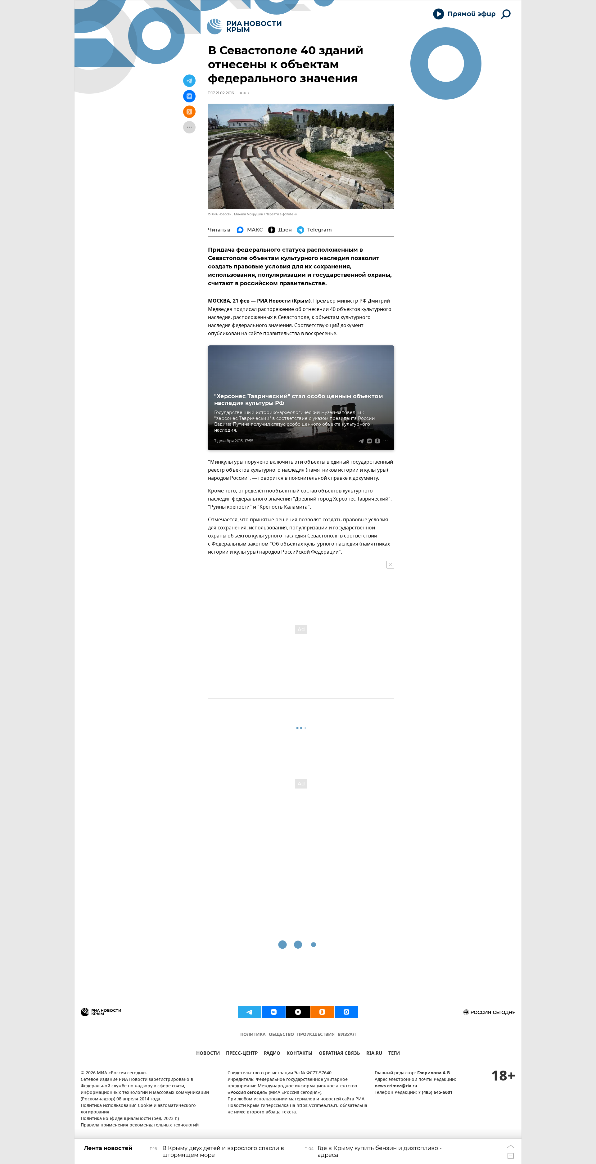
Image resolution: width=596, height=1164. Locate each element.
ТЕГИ (394, 1054)
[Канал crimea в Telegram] (249, 1012)
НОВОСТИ (208, 1054)
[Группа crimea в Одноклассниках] (322, 1012)
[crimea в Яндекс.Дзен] (298, 1012)
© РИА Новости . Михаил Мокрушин (235, 214)
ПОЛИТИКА (253, 1034)
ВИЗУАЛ (347, 1034)
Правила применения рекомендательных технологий (140, 1125)
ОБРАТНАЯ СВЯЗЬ (339, 1054)
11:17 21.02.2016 (221, 93)
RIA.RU (374, 1054)
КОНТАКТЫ (300, 1054)
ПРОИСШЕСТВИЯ (316, 1034)
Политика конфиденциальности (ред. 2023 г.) (130, 1118)
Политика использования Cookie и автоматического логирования (138, 1109)
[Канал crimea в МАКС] (346, 1012)
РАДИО (272, 1054)
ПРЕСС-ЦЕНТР (242, 1054)
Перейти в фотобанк (281, 214)
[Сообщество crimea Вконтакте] (274, 1012)
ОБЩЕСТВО (281, 1034)
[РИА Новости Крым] (244, 26)
